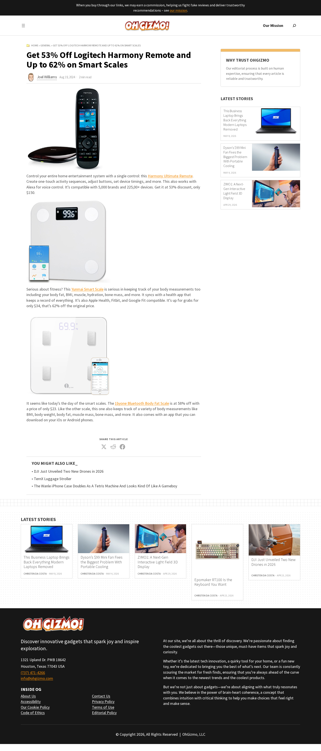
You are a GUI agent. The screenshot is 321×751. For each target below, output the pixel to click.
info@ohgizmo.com (37, 678)
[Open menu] (23, 25)
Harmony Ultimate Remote (170, 175)
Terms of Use (103, 707)
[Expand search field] (294, 25)
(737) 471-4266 (33, 672)
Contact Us (101, 696)
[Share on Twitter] (104, 447)
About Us (28, 696)
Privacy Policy (103, 701)
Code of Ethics (33, 712)
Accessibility (31, 701)
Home (34, 45)
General (45, 45)
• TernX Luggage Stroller (51, 478)
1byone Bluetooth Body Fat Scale (142, 403)
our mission (178, 10)
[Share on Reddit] (113, 447)
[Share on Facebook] (122, 447)
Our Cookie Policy (35, 707)
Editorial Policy (104, 712)
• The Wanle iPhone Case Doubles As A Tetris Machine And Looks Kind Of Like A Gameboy (104, 486)
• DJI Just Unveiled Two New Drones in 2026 (68, 471)
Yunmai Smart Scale (87, 289)
